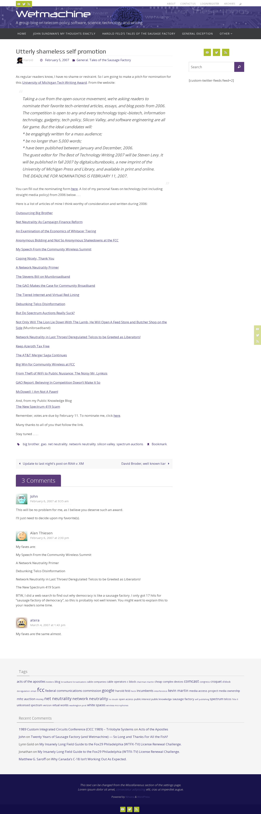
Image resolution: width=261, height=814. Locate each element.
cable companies (96, 681)
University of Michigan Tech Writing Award (54, 82)
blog (57, 681)
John (34, 496)
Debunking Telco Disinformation (40, 304)
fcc (41, 690)
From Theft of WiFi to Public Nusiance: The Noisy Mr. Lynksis (61, 373)
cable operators (116, 681)
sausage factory (183, 699)
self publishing (202, 699)
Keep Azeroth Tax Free (32, 346)
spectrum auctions (130, 444)
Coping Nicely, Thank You (35, 258)
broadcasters (79, 682)
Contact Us (187, 3)
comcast (191, 681)
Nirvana (129, 797)
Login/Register (209, 3)
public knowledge (161, 699)
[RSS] (29, 4)
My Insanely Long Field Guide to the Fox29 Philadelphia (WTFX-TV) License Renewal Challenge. (110, 744)
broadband (66, 682)
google (108, 690)
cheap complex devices (169, 681)
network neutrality (82, 444)
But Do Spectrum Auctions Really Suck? (45, 313)
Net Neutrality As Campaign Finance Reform (49, 222)
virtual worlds (60, 705)
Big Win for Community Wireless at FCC (45, 364)
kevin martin (178, 690)
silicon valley (106, 444)
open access (126, 699)
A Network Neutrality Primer (37, 267)
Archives (229, 3)
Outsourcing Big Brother (34, 213)
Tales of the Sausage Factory (110, 60)
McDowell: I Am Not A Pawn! (37, 391)
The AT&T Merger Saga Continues (41, 355)
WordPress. (143, 797)
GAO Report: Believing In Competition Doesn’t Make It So (58, 382)
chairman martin (145, 681)
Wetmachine (53, 13)
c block (131, 681)
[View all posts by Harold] (36, 60)
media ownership (229, 691)
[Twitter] (24, 4)
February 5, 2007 (57, 60)
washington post (77, 705)
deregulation (23, 691)
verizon (47, 705)
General (82, 60)
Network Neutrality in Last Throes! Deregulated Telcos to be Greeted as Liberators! (78, 337)
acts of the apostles (31, 681)
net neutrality (57, 444)
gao (43, 444)
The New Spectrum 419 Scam (38, 406)
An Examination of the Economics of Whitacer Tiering (56, 231)
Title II (235, 699)
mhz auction (26, 699)
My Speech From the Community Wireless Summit (53, 249)
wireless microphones (117, 705)
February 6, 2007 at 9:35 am (49, 501)
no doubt (113, 699)
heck (133, 691)
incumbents (145, 691)
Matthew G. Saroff (32, 759)
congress (205, 681)
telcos (227, 699)
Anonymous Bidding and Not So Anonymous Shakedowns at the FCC (67, 240)
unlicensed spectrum (29, 705)
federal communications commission (73, 690)
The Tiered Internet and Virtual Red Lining (47, 294)
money (40, 699)
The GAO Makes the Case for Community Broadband (55, 285)
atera (35, 620)
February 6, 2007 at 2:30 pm (49, 538)
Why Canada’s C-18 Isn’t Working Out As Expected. (89, 759)
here (74, 189)
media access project (203, 691)
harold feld (122, 691)
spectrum (216, 699)
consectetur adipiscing (130, 789)
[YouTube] (19, 4)
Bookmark (159, 444)
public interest (142, 699)
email (33, 691)
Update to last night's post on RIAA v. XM (53, 463)
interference (160, 691)
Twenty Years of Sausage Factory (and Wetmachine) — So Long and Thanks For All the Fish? (99, 736)
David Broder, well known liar (143, 463)
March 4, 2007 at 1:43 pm (47, 625)
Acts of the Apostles (153, 729)
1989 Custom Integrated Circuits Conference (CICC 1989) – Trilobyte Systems (76, 729)
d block (226, 681)
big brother (31, 444)
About (171, 3)
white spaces (96, 705)
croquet (216, 681)
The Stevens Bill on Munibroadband (43, 276)
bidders (50, 681)
